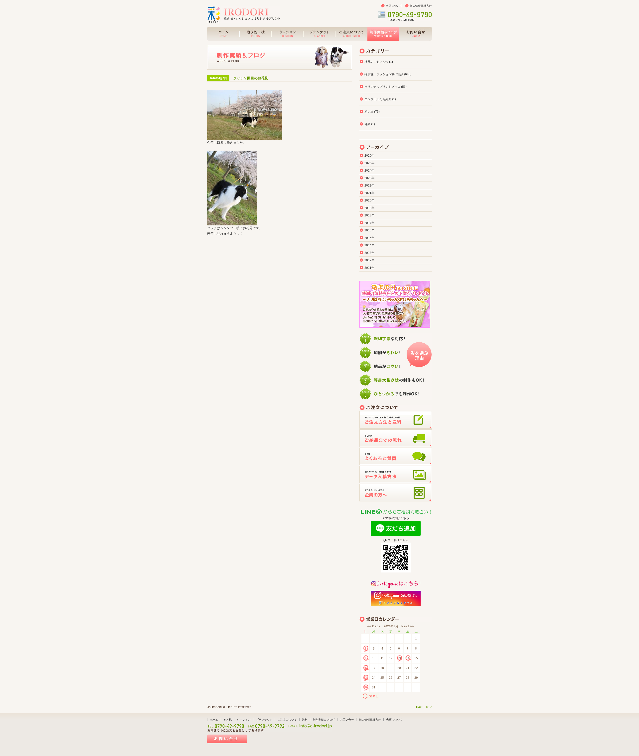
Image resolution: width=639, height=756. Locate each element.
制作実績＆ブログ (324, 719)
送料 (305, 719)
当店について (394, 5)
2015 (367, 238)
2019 (367, 208)
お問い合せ (347, 719)
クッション (244, 719)
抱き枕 (227, 719)
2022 (367, 185)
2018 (367, 215)
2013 (367, 253)
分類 (367, 124)
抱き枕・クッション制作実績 (383, 74)
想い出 (368, 111)
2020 (367, 200)
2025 (367, 163)
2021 (367, 193)
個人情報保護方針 (421, 5)
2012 (367, 260)
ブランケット (264, 719)
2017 (367, 223)
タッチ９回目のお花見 (250, 78)
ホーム (214, 719)
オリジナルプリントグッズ (382, 87)
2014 (367, 245)
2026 (367, 155)
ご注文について (287, 719)
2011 (367, 268)
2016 (367, 230)
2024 (367, 170)
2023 (367, 178)
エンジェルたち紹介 (377, 99)
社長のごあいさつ (376, 62)
